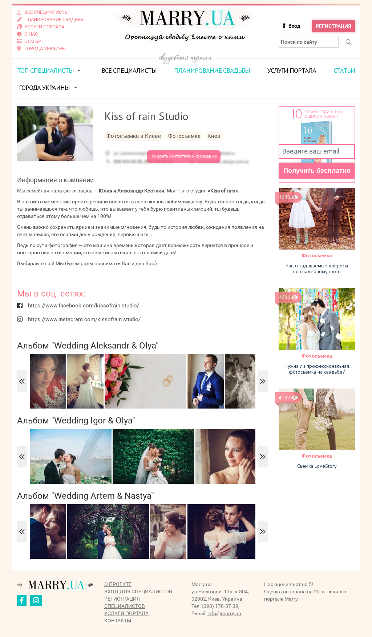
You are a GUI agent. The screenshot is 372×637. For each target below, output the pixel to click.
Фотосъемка (317, 255)
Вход (294, 26)
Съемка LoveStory (317, 466)
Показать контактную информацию (183, 156)
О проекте (118, 584)
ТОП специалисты (45, 70)
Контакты (117, 621)
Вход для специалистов (138, 591)
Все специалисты (129, 70)
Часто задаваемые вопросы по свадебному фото (317, 268)
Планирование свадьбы (212, 70)
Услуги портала (291, 70)
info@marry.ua (224, 613)
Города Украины (44, 87)
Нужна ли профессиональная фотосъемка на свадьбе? (316, 369)
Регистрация (333, 26)
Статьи (344, 70)
